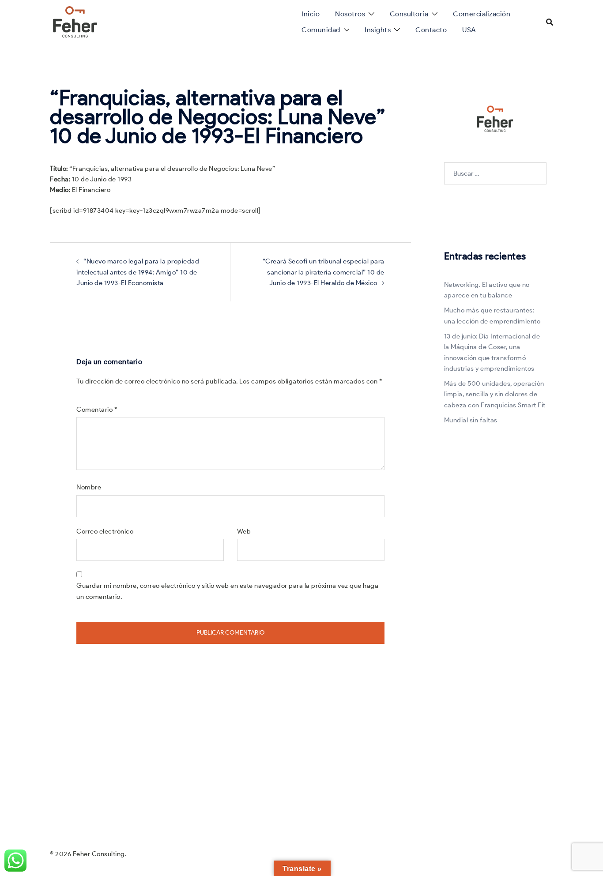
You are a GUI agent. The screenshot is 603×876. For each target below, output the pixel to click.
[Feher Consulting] (75, 21)
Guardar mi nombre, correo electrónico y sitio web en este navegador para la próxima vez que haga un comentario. (227, 591)
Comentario (96, 410)
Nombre (88, 487)
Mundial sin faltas (470, 420)
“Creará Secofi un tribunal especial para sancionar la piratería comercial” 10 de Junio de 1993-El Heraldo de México (323, 272)
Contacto (431, 30)
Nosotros (350, 14)
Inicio (311, 14)
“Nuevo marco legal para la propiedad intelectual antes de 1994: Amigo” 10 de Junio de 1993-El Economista (137, 272)
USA (469, 30)
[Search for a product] (549, 22)
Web (244, 531)
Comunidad (321, 30)
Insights (378, 30)
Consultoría (409, 14)
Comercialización (481, 14)
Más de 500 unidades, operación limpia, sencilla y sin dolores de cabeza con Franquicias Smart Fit (495, 394)
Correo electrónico (104, 531)
